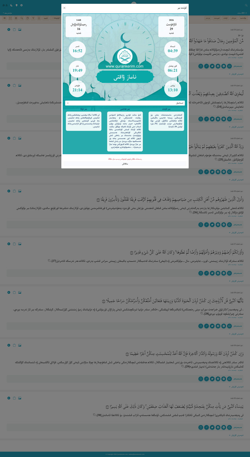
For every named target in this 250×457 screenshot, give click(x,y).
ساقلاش (125, 164)
